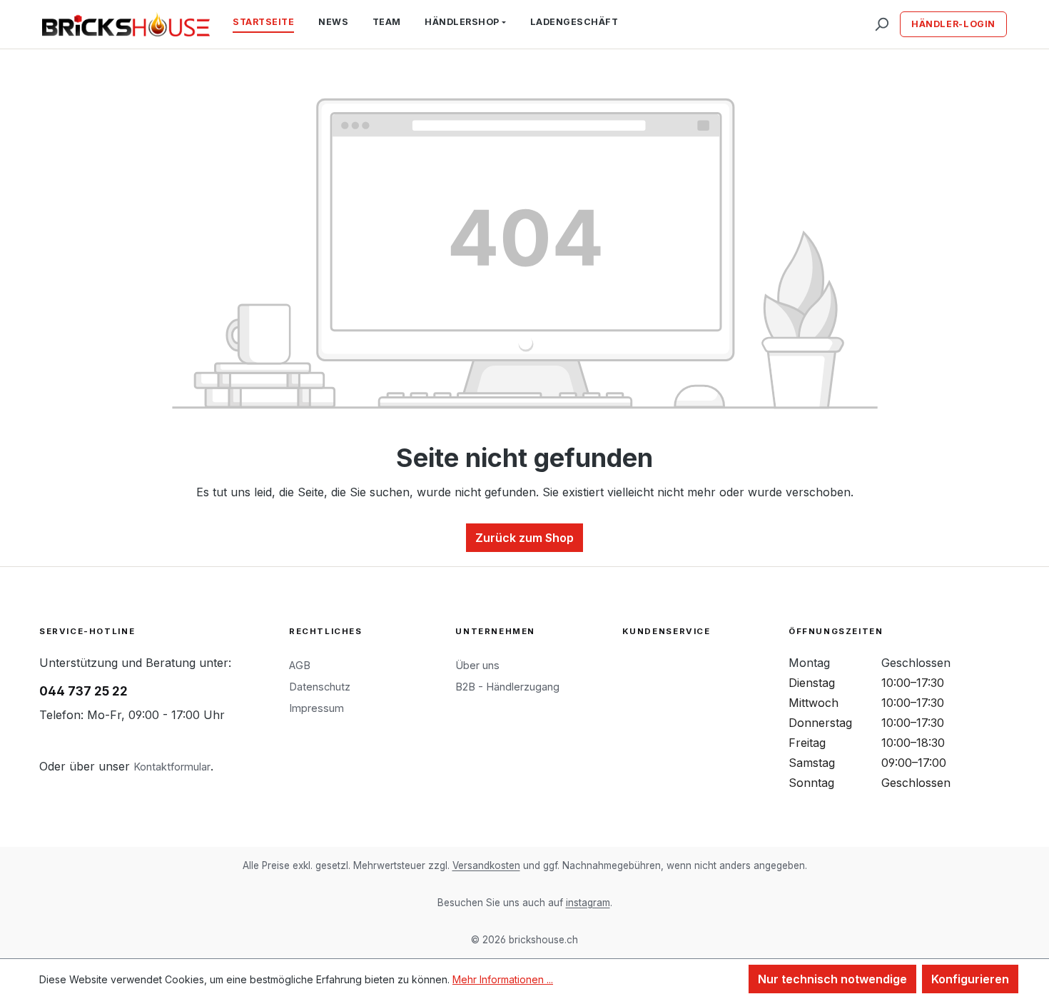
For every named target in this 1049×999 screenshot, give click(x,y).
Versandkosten (486, 865)
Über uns (477, 665)
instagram (588, 902)
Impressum (316, 708)
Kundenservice (666, 631)
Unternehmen (495, 631)
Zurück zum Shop (524, 538)
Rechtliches (326, 631)
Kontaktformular (172, 766)
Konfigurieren (970, 979)
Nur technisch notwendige (832, 979)
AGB (299, 665)
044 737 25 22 (83, 691)
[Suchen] (881, 24)
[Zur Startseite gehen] (126, 24)
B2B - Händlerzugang (507, 687)
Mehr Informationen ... (502, 979)
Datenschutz (319, 687)
